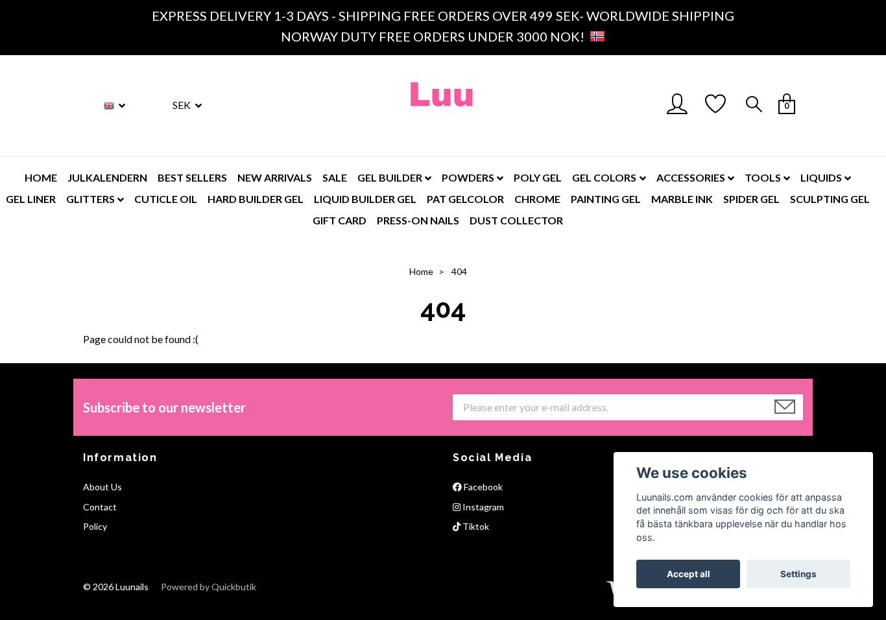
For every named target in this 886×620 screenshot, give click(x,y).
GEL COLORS (604, 177)
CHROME (537, 199)
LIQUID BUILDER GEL (365, 199)
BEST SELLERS (192, 177)
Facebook (482, 486)
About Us (102, 486)
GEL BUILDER (389, 177)
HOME (41, 177)
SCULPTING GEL (830, 199)
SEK (183, 105)
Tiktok (475, 526)
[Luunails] (442, 106)
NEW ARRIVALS (274, 177)
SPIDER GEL (751, 199)
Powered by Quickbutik (208, 586)
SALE (334, 177)
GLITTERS (90, 199)
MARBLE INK (682, 199)
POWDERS (468, 177)
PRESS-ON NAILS (418, 220)
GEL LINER (31, 199)
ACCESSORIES (690, 177)
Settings (798, 574)
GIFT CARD (339, 220)
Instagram (482, 506)
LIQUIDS (821, 177)
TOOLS (763, 177)
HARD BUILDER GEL (256, 199)
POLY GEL (538, 177)
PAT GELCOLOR (465, 199)
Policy (95, 526)
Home (421, 271)
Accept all (688, 574)
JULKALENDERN (107, 177)
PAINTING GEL (606, 199)
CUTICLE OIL (165, 199)
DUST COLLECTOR (516, 220)
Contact (100, 506)
